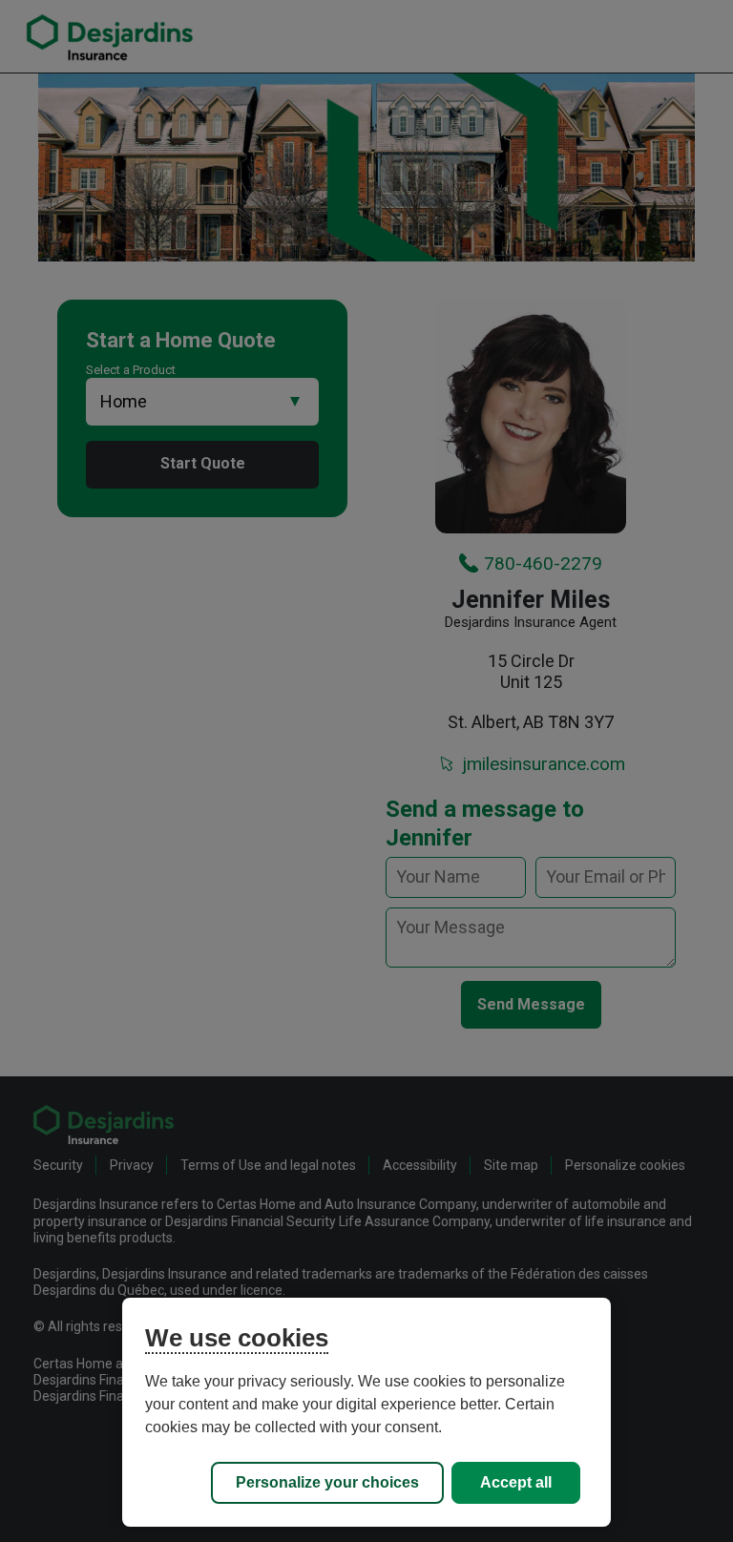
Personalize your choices (327, 1482)
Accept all (516, 1482)
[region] (366, 1412)
